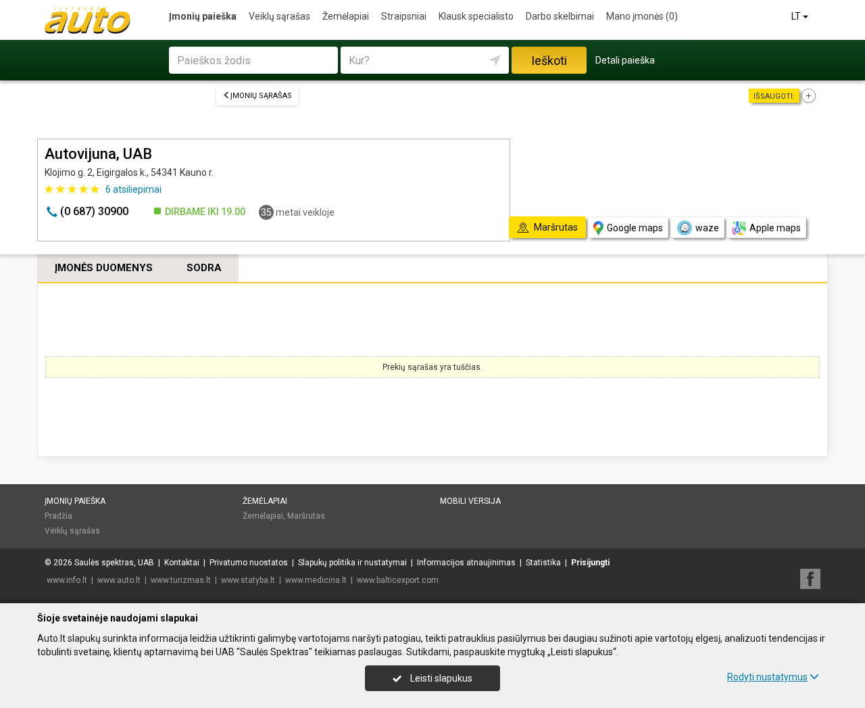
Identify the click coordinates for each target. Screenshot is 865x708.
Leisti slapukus (440, 678)
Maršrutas (306, 516)
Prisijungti (590, 562)
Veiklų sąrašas (279, 16)
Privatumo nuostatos (248, 562)
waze (707, 227)
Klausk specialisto (476, 16)
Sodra (204, 268)
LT (797, 16)
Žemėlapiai (345, 16)
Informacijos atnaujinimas (466, 562)
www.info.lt (67, 580)
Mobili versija (470, 501)
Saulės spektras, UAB (114, 562)
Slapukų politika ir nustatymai (352, 562)
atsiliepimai (133, 189)
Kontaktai (181, 562)
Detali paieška (625, 60)
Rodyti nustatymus (767, 676)
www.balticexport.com (398, 580)
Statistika (543, 562)
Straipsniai (403, 16)
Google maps (635, 227)
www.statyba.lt (248, 580)
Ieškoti (549, 60)
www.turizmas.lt (181, 580)
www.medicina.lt (316, 580)
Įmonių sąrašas (261, 95)
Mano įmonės (642, 16)
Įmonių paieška (203, 16)
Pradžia (58, 516)
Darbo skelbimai (560, 16)
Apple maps (775, 227)
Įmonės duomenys (104, 268)
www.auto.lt (119, 580)
